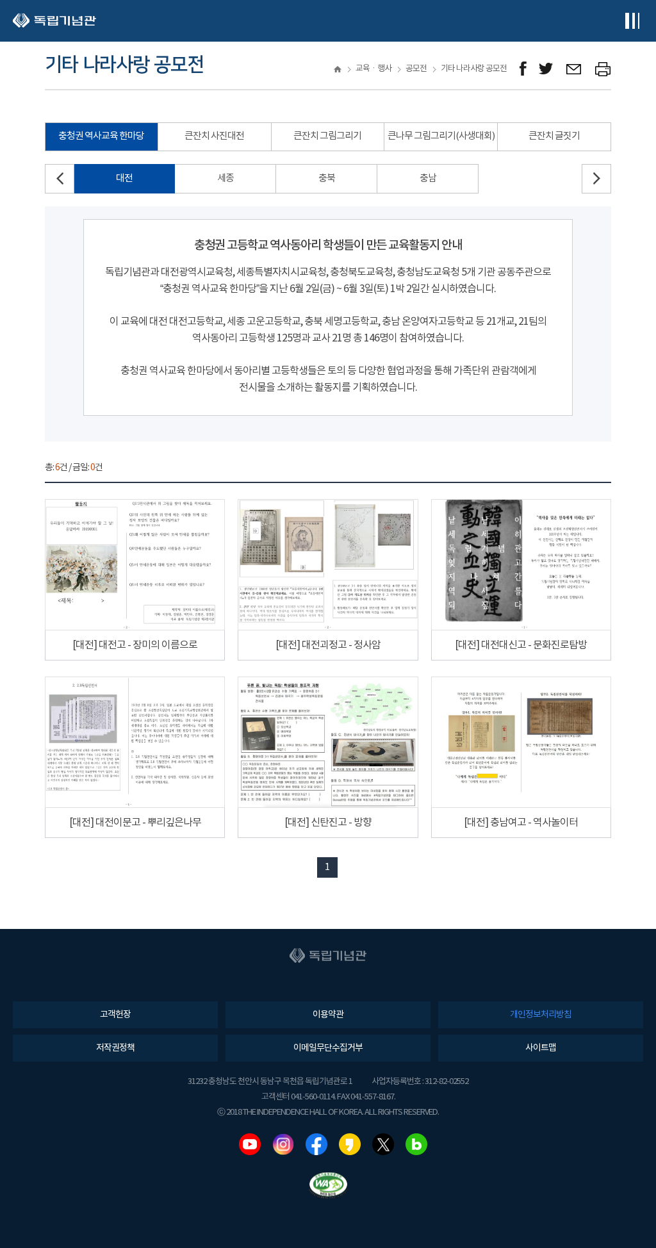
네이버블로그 (416, 1144)
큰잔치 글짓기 (554, 136)
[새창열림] (523, 69)
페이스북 (316, 1144)
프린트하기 (603, 69)
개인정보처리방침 (540, 1015)
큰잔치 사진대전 (214, 136)
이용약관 (328, 1015)
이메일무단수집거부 (328, 1048)
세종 (225, 178)
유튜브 (250, 1144)
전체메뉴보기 (632, 21)
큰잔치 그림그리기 (327, 136)
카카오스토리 (350, 1144)
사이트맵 (540, 1048)
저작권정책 (115, 1048)
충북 (326, 178)
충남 (428, 178)
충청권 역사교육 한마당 (101, 136)
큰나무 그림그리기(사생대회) (441, 136)
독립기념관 (54, 20)
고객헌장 (115, 1015)
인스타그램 (283, 1144)
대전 (124, 178)
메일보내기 (574, 69)
